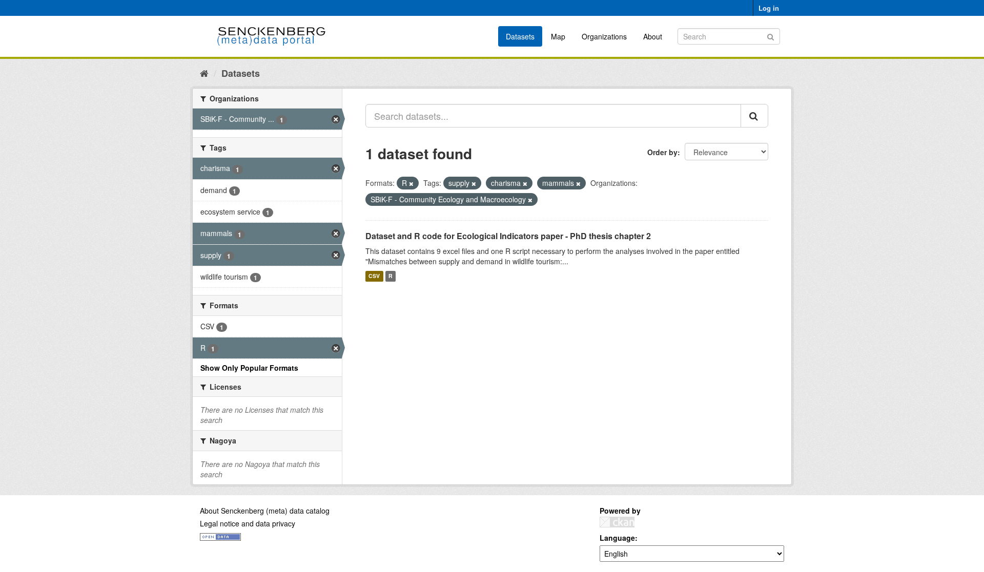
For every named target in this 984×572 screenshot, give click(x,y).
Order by (662, 152)
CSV (374, 276)
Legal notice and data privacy (247, 523)
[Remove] (411, 183)
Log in (768, 8)
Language (617, 538)
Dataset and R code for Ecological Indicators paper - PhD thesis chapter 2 (508, 236)
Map (558, 36)
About (652, 36)
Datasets (520, 36)
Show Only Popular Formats (249, 368)
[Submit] (770, 35)
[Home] (204, 72)
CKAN (617, 522)
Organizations (604, 36)
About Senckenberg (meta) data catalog (265, 510)
